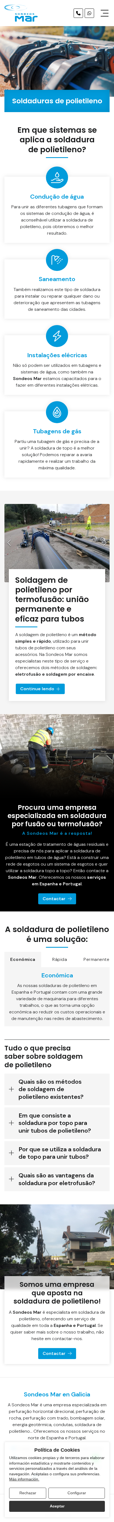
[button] (9, 543)
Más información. (24, 1479)
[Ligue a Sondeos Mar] (78, 13)
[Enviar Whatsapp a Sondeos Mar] (89, 13)
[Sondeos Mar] (21, 13)
